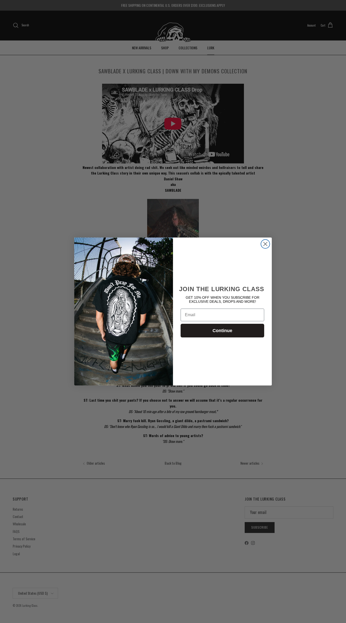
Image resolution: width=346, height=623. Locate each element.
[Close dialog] (265, 244)
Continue (222, 330)
